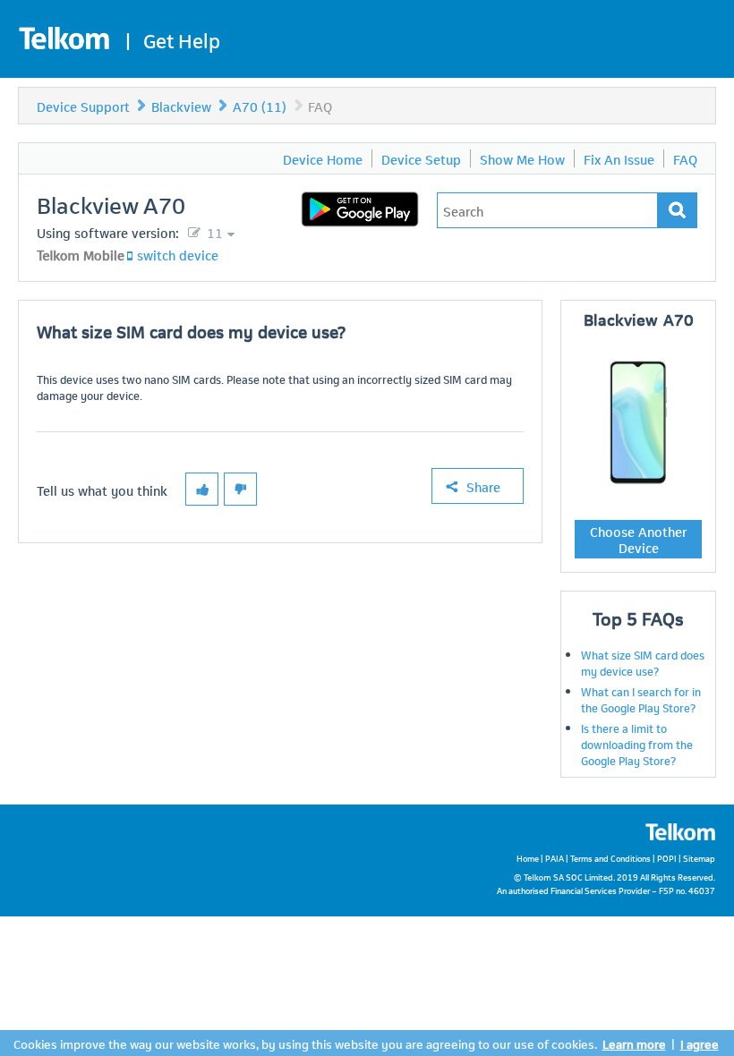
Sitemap (699, 858)
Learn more (634, 1043)
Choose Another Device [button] (638, 539)
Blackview (181, 106)
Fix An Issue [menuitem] (619, 158)
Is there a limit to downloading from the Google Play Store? (637, 744)
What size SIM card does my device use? (642, 662)
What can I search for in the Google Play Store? (641, 699)
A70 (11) (259, 106)
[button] (201, 489)
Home (527, 858)
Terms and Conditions (610, 858)
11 (213, 232)
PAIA (554, 858)
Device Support (83, 106)
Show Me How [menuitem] (522, 158)
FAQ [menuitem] (685, 158)
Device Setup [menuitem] (421, 158)
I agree (699, 1043)
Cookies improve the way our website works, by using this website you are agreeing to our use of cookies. (305, 1043)
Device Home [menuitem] (323, 158)
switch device (177, 254)
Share (483, 486)
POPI (667, 858)
